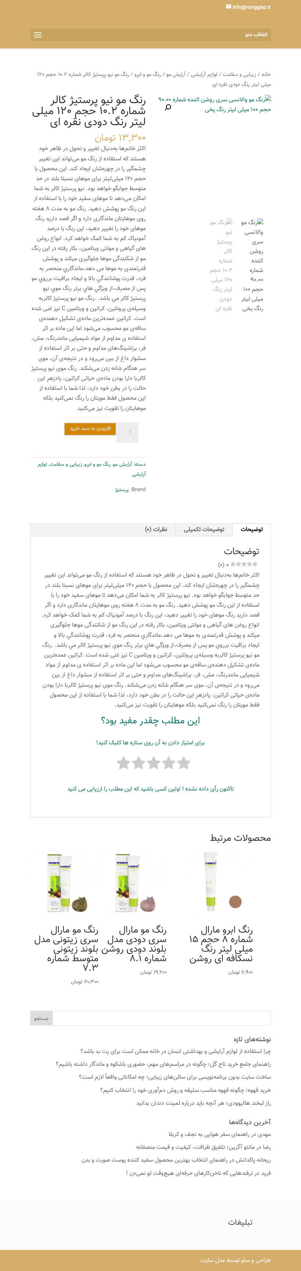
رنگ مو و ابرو (147, 74)
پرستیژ (122, 490)
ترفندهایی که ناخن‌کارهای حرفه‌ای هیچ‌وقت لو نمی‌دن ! (189, 1173)
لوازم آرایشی (204, 74)
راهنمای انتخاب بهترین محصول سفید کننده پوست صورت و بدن (154, 1160)
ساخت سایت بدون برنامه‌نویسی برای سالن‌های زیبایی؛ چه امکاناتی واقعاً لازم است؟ (175, 1077)
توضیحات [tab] (252, 529)
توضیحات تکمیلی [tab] (204, 529)
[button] (167, 107)
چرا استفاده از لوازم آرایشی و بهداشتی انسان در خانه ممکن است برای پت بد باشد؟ (175, 1051)
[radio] (184, 764)
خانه (266, 74)
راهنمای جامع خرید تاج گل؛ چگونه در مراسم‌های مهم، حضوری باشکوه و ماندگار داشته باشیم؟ (163, 1064)
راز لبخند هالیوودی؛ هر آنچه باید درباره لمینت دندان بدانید (203, 1103)
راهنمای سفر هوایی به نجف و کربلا (209, 1134)
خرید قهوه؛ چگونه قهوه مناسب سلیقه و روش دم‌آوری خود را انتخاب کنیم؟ (185, 1090)
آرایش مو (176, 74)
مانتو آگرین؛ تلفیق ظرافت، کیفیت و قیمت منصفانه (195, 1147)
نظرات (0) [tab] (156, 529)
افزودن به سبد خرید (90, 429)
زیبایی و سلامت (239, 74)
